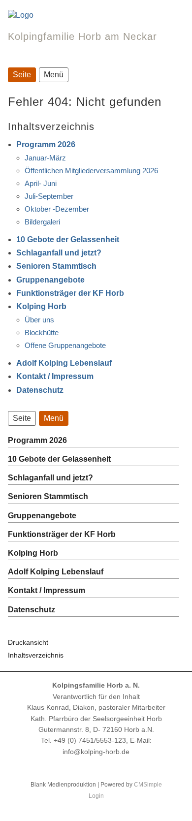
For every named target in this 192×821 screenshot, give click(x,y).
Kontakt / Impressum (55, 376)
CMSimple (148, 784)
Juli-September (49, 196)
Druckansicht (28, 642)
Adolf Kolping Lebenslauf (64, 363)
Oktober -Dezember (57, 209)
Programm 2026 (45, 144)
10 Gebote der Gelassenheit (67, 239)
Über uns (39, 320)
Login (96, 795)
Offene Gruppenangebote (65, 345)
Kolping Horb (41, 306)
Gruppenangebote (50, 280)
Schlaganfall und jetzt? (58, 253)
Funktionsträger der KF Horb (70, 293)
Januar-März (45, 158)
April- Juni (41, 183)
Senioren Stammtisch (56, 266)
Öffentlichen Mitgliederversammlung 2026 (91, 170)
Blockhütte (42, 332)
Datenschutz (40, 390)
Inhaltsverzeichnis (36, 655)
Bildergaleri (42, 222)
